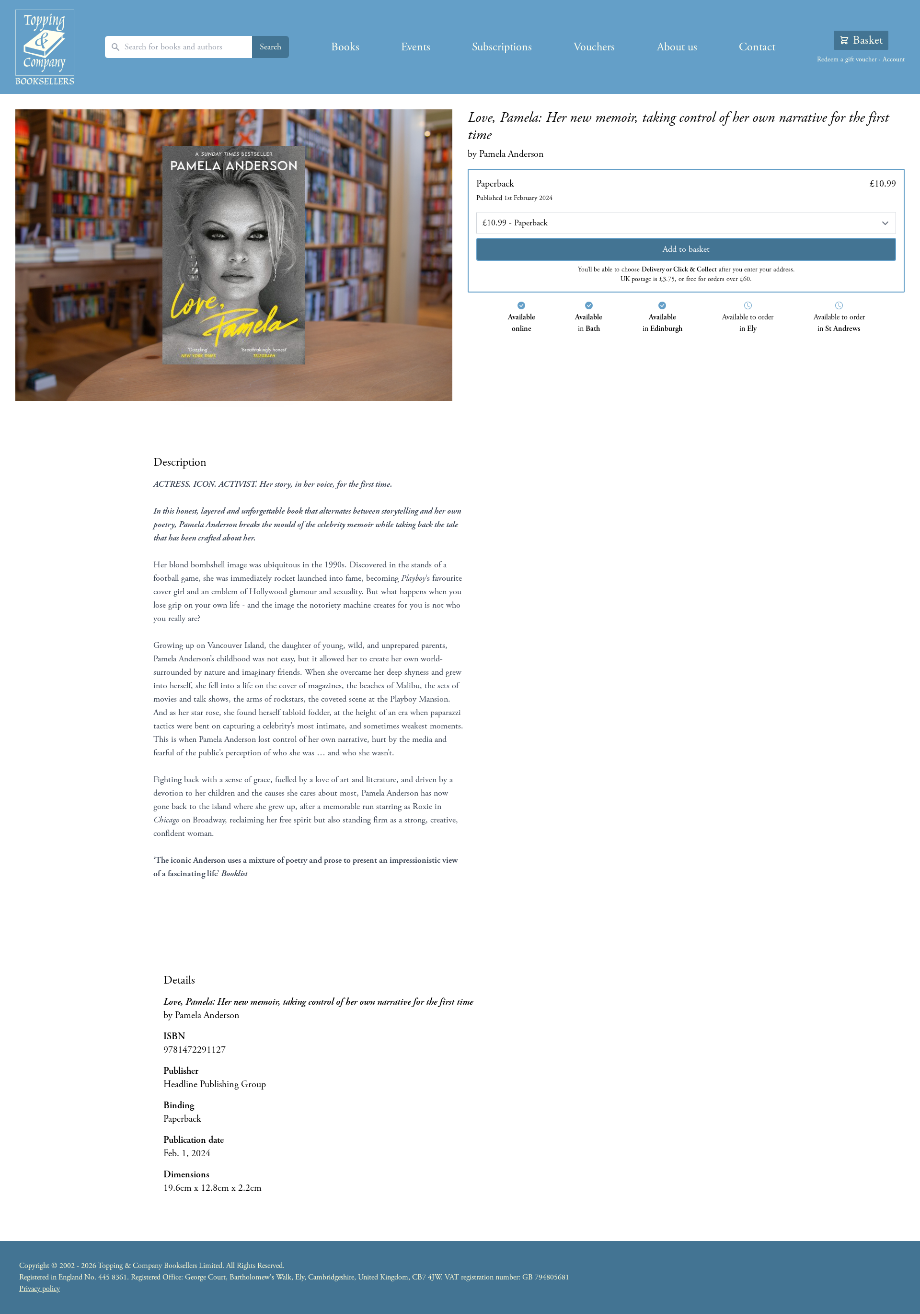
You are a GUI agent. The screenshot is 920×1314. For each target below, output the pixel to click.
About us (677, 47)
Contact (757, 47)
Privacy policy (39, 1289)
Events (415, 47)
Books (345, 47)
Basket (868, 40)
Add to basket (686, 249)
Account (894, 59)
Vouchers (594, 47)
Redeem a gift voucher (847, 59)
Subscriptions (502, 47)
